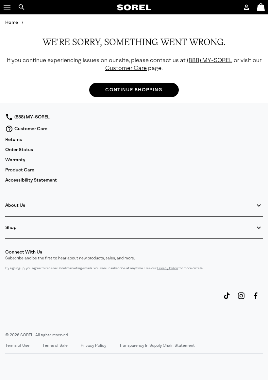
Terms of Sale (55, 345)
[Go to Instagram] (241, 299)
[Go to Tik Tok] (227, 299)
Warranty (15, 159)
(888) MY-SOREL (209, 60)
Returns (13, 139)
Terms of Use (17, 345)
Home (12, 22)
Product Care (19, 169)
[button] (7, 7)
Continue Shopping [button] (133, 89)
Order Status (19, 149)
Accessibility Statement (31, 180)
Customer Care (126, 68)
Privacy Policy (167, 268)
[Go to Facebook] (255, 299)
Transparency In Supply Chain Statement (157, 345)
